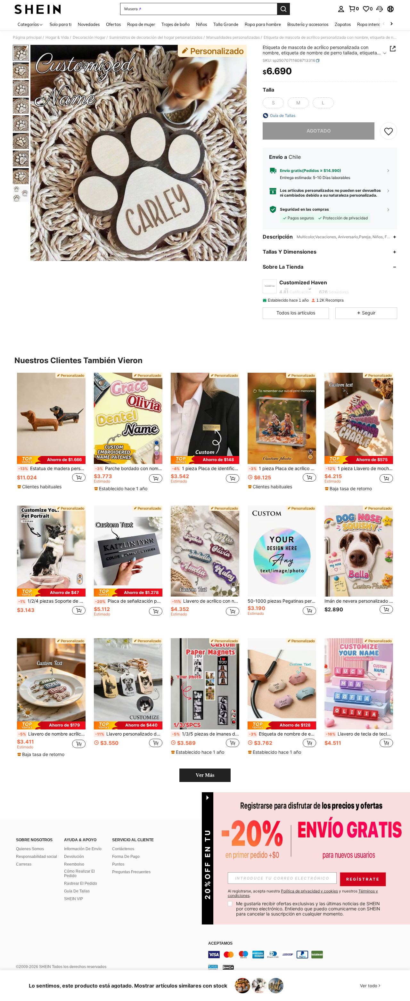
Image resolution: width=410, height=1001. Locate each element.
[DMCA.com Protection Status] (228, 967)
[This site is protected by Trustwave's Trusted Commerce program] (213, 967)
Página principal (27, 37)
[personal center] (341, 9)
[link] (353, 8)
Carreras (23, 864)
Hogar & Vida (57, 37)
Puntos (118, 864)
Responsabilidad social (36, 856)
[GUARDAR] (388, 131)
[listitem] (51, 434)
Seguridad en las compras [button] (304, 209)
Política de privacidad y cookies (309, 891)
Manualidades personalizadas (233, 37)
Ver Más (205, 775)
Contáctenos (123, 849)
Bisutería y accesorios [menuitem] (307, 24)
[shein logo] (37, 9)
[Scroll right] (391, 24)
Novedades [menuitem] (89, 24)
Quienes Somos (30, 849)
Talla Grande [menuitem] (225, 24)
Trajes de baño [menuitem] (175, 24)
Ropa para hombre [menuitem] (263, 24)
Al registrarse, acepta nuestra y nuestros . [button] (303, 893)
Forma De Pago (126, 856)
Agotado (319, 131)
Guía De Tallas (77, 891)
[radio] (273, 102)
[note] (51, 460)
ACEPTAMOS (220, 943)
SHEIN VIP (73, 899)
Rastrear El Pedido (80, 883)
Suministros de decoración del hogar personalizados (155, 37)
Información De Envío (83, 849)
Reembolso (74, 864)
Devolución (74, 856)
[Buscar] (283, 9)
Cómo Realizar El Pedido (79, 873)
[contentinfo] (304, 954)
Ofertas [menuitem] (113, 24)
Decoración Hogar (89, 37)
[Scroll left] (383, 24)
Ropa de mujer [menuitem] (141, 24)
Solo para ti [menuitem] (60, 24)
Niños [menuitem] (201, 24)
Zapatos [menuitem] (343, 24)
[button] (379, 9)
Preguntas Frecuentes (131, 872)
